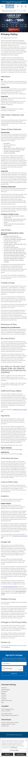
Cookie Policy (14, 747)
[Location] (17, 6)
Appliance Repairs (5, 689)
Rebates (3, 693)
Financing (3, 695)
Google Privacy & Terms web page (14, 536)
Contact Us (4, 698)
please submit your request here (14, 410)
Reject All (7, 754)
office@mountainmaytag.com (11, 715)
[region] (14, 747)
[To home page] (9, 6)
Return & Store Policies (6, 700)
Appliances (4, 687)
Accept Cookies (20, 754)
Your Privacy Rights (13, 750)
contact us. (7, 647)
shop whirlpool (14, 29)
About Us (3, 697)
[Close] (26, 740)
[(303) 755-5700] (21, 6)
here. (21, 449)
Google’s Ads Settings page (10, 586)
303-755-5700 (8, 713)
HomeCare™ (4, 691)
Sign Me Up (14, 673)
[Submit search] (24, 11)
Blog (2, 702)
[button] (2, 6)
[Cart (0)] (25, 6)
